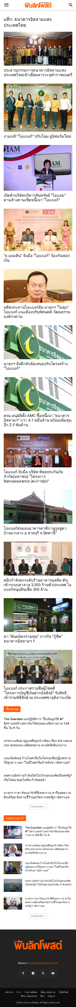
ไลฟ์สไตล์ (63, 992)
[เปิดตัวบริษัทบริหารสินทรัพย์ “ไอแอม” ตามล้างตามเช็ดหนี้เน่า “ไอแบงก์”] (38, 168)
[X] (43, 973)
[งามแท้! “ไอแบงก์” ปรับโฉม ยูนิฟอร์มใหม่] (38, 108)
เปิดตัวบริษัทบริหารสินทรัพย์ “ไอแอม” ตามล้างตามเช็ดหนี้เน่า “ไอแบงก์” (35, 197)
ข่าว (19, 992)
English (51, 996)
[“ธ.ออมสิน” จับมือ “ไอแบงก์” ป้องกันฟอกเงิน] (38, 230)
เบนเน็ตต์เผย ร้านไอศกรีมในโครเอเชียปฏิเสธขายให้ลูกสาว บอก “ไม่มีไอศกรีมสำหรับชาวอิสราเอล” (47, 867)
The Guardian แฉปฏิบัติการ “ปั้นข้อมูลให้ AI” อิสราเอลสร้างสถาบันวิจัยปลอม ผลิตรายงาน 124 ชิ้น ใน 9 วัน (36, 723)
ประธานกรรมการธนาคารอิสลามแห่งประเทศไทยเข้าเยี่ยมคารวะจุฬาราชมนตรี (38, 72)
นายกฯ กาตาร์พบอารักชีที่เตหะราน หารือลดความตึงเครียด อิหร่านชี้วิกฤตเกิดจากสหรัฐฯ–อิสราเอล (48, 902)
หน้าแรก (9, 992)
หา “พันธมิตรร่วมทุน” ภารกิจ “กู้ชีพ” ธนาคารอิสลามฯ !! (33, 638)
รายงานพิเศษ (30, 992)
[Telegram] (33, 973)
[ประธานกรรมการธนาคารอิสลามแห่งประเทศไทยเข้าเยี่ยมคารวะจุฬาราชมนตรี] (38, 49)
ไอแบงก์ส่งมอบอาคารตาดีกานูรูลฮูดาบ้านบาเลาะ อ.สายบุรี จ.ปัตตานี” (35, 530)
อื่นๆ (42, 996)
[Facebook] (23, 973)
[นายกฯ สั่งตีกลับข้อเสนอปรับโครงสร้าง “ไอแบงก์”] (38, 342)
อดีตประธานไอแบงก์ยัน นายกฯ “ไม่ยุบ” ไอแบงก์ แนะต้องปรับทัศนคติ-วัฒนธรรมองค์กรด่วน (37, 312)
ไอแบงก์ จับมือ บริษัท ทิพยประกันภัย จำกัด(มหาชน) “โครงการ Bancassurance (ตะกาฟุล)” (33, 476)
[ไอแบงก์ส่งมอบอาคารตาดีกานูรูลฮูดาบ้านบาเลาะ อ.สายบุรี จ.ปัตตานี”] (38, 507)
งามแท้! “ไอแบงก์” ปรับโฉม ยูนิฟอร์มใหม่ (37, 136)
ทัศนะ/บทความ (48, 992)
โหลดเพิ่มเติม (36, 806)
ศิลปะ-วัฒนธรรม (29, 996)
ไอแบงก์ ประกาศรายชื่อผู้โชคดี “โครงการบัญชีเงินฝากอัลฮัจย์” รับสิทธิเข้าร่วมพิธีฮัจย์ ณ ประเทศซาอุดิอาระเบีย (37, 693)
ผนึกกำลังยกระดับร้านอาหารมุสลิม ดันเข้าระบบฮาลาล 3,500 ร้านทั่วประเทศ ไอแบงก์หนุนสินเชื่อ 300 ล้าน (37, 585)
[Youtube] (53, 973)
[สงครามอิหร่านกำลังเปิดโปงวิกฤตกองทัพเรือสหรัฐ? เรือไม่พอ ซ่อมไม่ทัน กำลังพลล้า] (13, 885)
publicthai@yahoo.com (44, 963)
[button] (6, 5)
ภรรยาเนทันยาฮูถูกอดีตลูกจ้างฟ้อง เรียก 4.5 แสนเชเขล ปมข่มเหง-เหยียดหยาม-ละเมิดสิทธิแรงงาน (47, 849)
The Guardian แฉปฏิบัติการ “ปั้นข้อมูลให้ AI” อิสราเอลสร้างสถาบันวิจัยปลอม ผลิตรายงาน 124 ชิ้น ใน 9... (48, 831)
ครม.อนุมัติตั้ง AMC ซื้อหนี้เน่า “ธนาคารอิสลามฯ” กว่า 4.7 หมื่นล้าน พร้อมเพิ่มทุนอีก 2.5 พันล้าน (37, 420)
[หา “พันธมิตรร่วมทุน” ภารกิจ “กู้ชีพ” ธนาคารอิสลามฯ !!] (38, 615)
